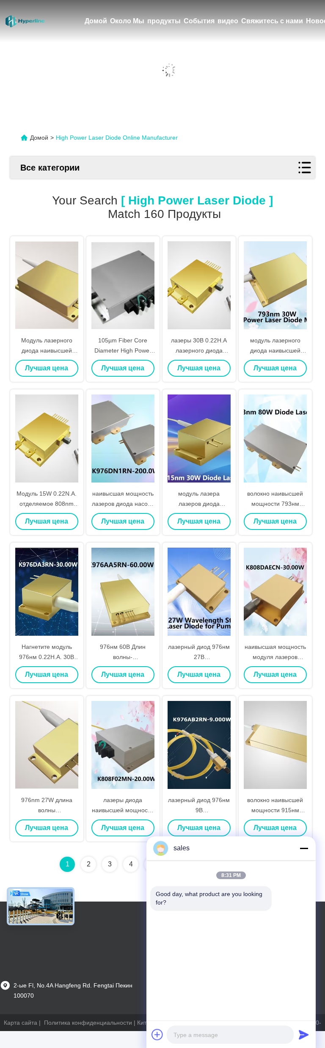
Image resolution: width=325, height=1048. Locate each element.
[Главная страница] (25, 21)
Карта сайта (20, 1022)
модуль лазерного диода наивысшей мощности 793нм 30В (275, 350)
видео (228, 21)
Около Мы (127, 21)
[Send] (304, 1034)
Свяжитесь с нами (272, 21)
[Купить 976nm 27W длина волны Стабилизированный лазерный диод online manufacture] (46, 745)
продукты (164, 21)
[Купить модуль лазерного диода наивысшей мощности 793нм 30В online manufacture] (275, 285)
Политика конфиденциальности (88, 1022)
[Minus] (304, 848)
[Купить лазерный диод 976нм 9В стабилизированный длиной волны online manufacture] (199, 745)
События (199, 21)
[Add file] (157, 1034)
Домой (96, 21)
